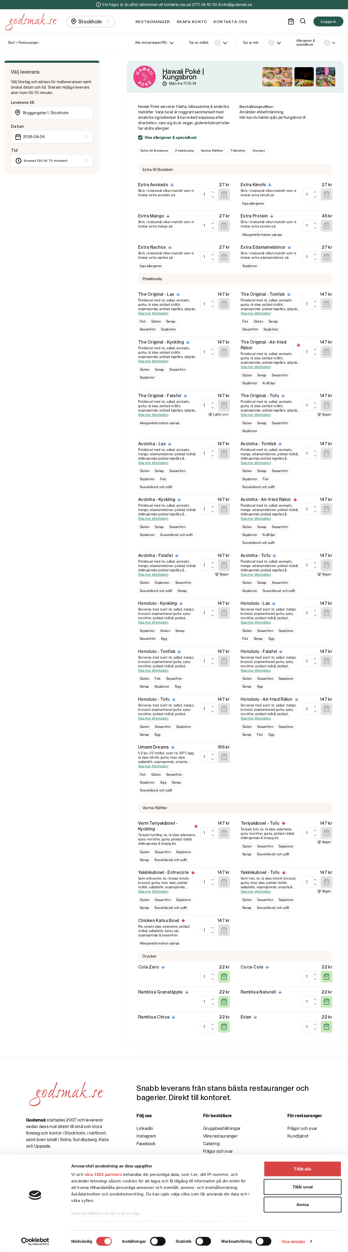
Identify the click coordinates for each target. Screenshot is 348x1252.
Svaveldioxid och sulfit (156, 487)
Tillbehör (238, 150)
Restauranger (153, 22)
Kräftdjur (269, 383)
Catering (211, 1143)
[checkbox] (140, 137)
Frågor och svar (218, 1151)
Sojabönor (249, 266)
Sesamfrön (148, 329)
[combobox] (90, 21)
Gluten (156, 321)
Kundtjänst (298, 1136)
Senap (171, 321)
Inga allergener (253, 203)
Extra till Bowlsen (154, 150)
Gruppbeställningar (221, 1128)
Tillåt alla (302, 1169)
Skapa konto (192, 22)
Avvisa (302, 1204)
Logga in (328, 21)
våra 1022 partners (103, 1174)
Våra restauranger (220, 1136)
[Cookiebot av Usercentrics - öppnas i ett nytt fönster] (35, 1241)
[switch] (158, 1241)
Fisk (143, 321)
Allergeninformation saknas (262, 235)
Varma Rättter (212, 150)
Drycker (259, 150)
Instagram (146, 1136)
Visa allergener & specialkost (171, 137)
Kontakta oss (230, 22)
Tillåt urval (303, 1186)
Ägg (164, 639)
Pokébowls (184, 150)
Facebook (146, 1143)
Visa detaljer (293, 1241)
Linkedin (144, 1128)
